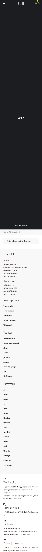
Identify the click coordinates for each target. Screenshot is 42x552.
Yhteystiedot (7, 315)
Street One (7, 450)
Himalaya (6, 455)
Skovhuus (6, 422)
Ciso (4, 403)
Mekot (5, 348)
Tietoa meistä (7, 325)
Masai (5, 399)
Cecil (5, 446)
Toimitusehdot (8, 306)
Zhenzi (5, 394)
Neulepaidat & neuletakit (11, 343)
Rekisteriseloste (8, 310)
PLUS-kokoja (7, 376)
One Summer (7, 465)
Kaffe (5, 408)
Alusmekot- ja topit (9, 366)
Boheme (6, 436)
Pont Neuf (6, 432)
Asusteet (6, 362)
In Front (6, 441)
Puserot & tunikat (9, 338)
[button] (36, 2)
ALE (4, 371)
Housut (5, 352)
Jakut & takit (7, 357)
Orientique (7, 460)
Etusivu (5, 232)
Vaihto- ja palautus (9, 320)
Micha (5, 413)
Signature (6, 418)
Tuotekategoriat (21, 225)
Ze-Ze (5, 389)
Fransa (5, 427)
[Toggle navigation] (4, 2)
